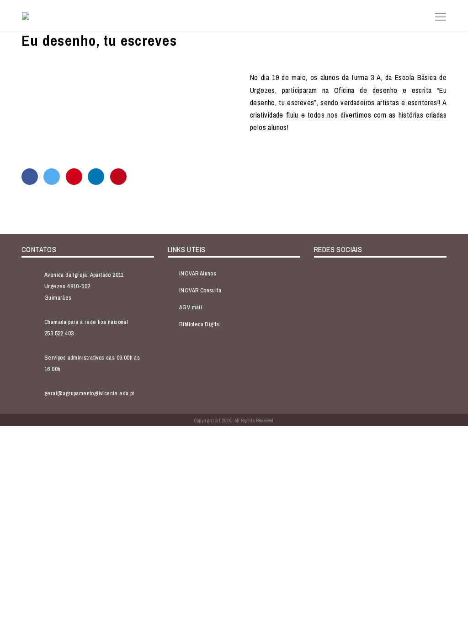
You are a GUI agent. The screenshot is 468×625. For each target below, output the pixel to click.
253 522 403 (59, 333)
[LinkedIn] (96, 176)
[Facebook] (29, 176)
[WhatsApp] (74, 176)
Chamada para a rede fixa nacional (86, 322)
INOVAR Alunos (197, 273)
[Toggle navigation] (438, 15)
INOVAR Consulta (200, 290)
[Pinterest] (118, 176)
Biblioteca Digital (200, 324)
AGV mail (190, 307)
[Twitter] (51, 176)
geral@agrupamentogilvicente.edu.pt (89, 393)
